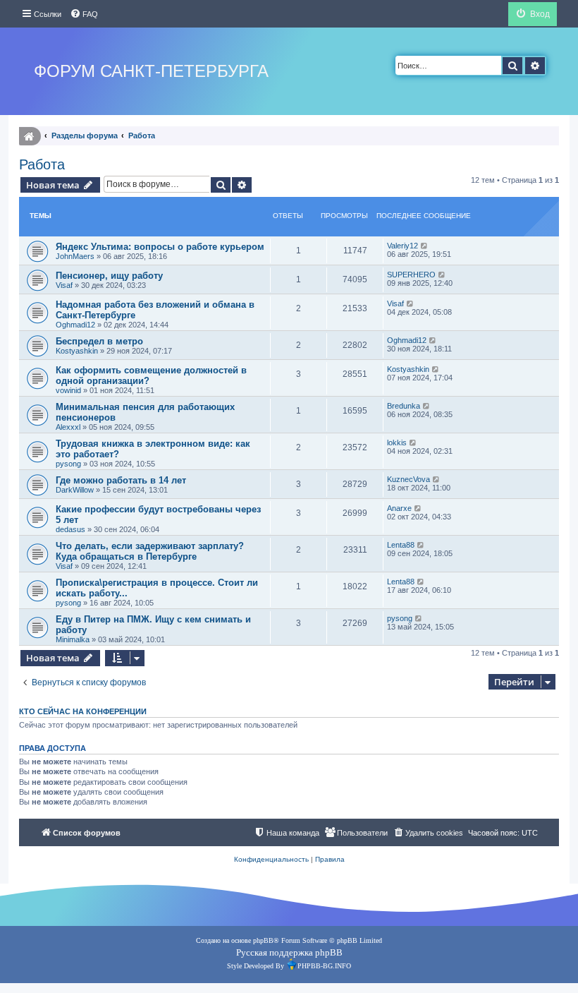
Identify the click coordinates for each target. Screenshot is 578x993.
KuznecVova (408, 479)
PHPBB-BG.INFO (324, 966)
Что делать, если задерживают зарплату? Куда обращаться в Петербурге (150, 551)
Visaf (64, 285)
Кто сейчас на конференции (83, 711)
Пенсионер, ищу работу (109, 275)
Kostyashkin (77, 351)
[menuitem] (84, 14)
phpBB (263, 940)
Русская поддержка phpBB (289, 952)
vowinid (68, 390)
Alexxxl (68, 427)
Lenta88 (400, 545)
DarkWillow (75, 490)
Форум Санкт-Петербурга (151, 70)
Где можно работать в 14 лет (121, 480)
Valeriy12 (402, 245)
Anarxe (399, 508)
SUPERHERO (411, 274)
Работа (42, 164)
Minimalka (73, 639)
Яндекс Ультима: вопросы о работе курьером (160, 246)
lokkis (397, 442)
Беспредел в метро (99, 341)
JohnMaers (75, 256)
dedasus (70, 529)
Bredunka (403, 406)
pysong (68, 463)
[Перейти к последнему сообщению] (424, 245)
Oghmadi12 (75, 324)
